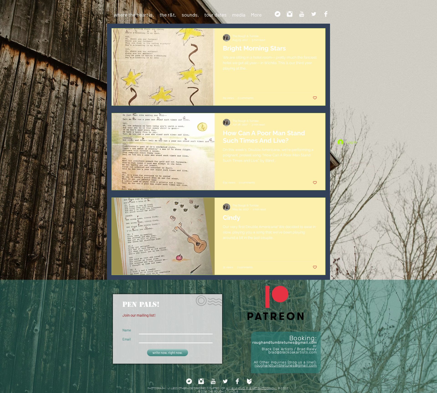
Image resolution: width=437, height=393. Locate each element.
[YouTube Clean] (302, 14)
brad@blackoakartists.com (292, 352)
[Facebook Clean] (326, 14)
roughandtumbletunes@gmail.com (284, 342)
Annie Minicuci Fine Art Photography (251, 388)
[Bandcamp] (277, 14)
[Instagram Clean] (289, 14)
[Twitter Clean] (314, 14)
